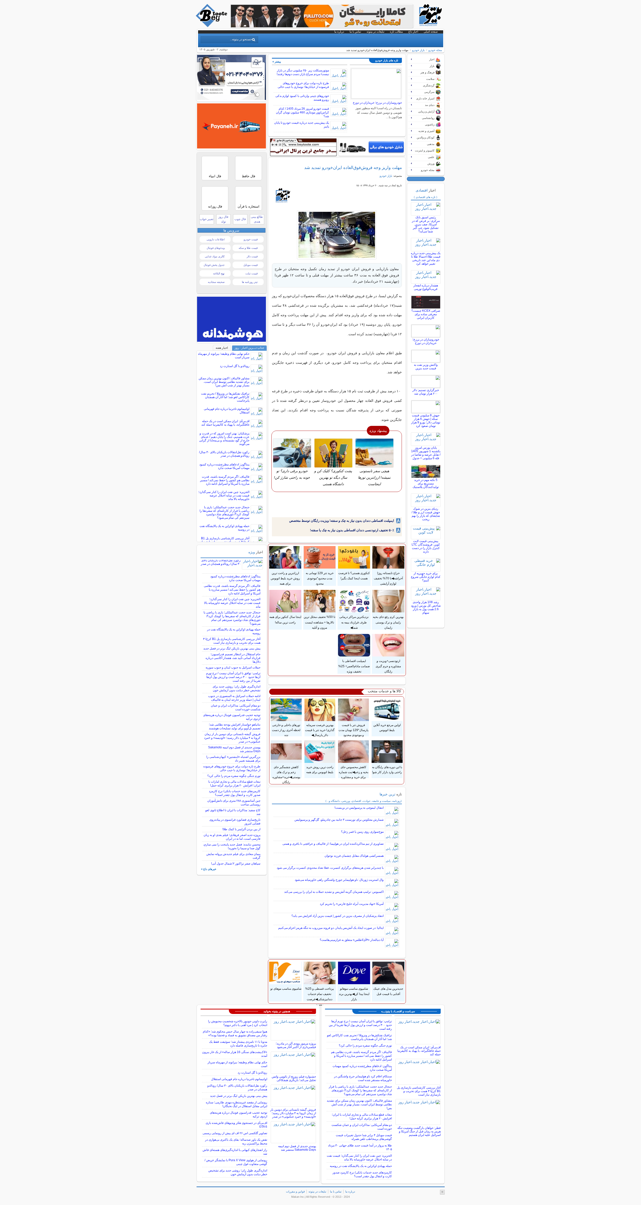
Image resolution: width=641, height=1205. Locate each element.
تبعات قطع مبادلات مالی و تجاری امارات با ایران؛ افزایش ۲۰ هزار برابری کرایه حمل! (234, 783)
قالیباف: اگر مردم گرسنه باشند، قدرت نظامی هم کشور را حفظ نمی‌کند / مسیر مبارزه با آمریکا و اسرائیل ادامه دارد (224, 480)
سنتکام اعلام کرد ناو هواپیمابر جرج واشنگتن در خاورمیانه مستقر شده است (363, 1078)
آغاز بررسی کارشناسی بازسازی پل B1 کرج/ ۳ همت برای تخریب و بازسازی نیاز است (231, 640)
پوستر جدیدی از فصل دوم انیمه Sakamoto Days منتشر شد (297, 1147)
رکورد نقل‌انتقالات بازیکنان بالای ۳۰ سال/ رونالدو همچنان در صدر (224, 453)
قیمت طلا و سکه (248, 247)
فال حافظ (248, 176)
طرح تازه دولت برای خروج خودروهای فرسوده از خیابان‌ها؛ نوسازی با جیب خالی (303, 85)
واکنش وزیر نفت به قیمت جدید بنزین (426, 366)
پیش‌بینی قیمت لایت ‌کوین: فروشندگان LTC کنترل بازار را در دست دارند (426, 546)
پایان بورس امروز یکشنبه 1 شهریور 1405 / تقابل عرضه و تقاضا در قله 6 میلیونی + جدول (425, 453)
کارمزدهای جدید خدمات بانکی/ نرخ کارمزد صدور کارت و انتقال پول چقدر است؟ (234, 793)
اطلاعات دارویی (216, 239)
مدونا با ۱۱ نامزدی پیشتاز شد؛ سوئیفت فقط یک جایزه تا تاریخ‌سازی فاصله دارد (238, 1043)
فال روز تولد (223, 219)
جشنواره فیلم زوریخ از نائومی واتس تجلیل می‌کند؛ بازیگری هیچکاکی (294, 1078)
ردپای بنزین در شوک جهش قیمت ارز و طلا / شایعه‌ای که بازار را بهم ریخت (426, 514)
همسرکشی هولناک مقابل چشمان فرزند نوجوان (354, 855)
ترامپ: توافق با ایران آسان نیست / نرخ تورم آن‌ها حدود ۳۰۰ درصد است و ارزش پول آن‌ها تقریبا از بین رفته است (233, 676)
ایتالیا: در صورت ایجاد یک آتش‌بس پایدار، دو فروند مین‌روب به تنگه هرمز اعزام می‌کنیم (331, 928)
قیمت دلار (252, 256)
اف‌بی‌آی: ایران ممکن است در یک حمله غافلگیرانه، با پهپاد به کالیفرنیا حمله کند (225, 422)
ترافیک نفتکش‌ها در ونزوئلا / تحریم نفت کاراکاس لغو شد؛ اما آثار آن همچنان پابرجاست (225, 397)
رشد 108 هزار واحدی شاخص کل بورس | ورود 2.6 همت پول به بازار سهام (426, 607)
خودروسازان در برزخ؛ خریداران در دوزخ (377, 102)
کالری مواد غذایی (215, 256)
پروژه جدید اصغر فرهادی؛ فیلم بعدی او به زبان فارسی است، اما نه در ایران (232, 836)
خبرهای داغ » (208, 869)
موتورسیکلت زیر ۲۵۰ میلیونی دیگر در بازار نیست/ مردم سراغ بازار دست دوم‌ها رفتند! (303, 72)
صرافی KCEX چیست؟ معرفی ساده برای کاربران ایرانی (425, 314)
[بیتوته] (212, 26)
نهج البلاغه (219, 273)
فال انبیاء (215, 176)
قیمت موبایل (250, 264)
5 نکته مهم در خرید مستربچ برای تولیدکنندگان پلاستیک (426, 483)
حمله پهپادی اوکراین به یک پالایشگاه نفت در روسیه (361, 1166)
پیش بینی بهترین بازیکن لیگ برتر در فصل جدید (231, 648)
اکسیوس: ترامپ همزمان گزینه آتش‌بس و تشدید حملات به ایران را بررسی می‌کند (334, 892)
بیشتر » (276, 61)
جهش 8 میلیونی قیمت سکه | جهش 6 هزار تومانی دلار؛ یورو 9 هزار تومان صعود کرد (425, 421)
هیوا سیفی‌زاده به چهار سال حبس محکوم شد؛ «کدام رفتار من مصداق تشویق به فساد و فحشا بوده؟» (235, 1033)
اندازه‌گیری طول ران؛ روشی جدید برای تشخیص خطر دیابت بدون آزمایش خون (236, 688)
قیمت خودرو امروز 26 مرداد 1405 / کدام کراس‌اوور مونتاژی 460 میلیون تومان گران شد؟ (302, 112)
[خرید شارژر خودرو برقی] (372, 147)
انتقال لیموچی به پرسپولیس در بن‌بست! (359, 807)
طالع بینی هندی (257, 219)
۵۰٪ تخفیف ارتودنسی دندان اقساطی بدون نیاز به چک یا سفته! (352, 530)
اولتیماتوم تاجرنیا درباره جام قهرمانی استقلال (239, 1079)
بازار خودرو (418, 50)
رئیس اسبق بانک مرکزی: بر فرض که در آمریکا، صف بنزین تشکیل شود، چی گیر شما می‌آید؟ (426, 224)
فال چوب (240, 219)
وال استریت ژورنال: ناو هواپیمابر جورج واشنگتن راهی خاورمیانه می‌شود (339, 880)
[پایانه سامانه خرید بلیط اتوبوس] (231, 147)
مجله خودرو (435, 50)
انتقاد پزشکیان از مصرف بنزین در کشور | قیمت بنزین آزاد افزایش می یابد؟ (337, 916)
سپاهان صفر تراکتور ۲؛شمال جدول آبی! (235, 863)
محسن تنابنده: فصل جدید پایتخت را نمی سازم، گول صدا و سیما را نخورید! (231, 846)
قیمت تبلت (251, 273)
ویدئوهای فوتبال (216, 247)
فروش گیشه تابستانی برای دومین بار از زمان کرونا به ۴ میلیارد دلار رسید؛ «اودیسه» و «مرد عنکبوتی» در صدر (232, 737)
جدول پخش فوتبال (214, 264)
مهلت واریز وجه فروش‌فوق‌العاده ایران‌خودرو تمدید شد (353, 167)
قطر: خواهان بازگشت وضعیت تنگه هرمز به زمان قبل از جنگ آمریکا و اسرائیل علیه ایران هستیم (419, 1131)
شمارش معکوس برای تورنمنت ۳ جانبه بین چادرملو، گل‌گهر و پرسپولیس (339, 819)
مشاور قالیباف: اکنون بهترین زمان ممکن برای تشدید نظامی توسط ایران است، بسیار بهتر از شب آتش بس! (224, 382)
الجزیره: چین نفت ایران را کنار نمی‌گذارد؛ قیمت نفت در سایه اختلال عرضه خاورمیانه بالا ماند (223, 495)
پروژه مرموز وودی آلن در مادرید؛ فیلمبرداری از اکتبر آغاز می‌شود (296, 1045)
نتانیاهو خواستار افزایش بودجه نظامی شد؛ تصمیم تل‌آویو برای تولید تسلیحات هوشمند (234, 726)
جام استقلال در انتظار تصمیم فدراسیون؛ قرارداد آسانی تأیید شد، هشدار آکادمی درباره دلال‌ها (233, 657)
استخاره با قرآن (248, 206)
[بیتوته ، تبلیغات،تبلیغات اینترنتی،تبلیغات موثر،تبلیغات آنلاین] (303, 147)
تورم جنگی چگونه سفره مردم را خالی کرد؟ (233, 776)
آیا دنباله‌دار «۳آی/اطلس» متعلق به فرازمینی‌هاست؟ (352, 940)
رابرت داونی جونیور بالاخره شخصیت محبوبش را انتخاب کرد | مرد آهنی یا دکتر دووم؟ (237, 1023)
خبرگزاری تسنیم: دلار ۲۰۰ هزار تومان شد (425, 391)
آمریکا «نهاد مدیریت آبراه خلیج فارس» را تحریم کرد (352, 904)
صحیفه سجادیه (216, 281)
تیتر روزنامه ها (250, 281)
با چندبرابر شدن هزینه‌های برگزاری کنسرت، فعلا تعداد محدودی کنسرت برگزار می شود (330, 868)
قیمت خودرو (251, 239)
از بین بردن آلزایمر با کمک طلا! (241, 829)
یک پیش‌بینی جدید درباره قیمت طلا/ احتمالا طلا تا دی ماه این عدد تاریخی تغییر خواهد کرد (425, 258)
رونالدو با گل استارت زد (234, 366)
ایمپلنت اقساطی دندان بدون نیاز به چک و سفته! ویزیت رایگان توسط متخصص (341, 521)
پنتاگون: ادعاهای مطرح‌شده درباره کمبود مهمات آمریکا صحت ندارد (224, 466)
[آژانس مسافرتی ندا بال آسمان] (231, 99)
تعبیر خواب (206, 219)
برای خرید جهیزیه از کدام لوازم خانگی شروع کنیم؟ (425, 577)
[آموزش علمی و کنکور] (322, 26)
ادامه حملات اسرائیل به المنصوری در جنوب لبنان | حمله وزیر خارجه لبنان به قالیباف (234, 698)
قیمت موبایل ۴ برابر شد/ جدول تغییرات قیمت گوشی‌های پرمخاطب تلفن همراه (364, 1137)
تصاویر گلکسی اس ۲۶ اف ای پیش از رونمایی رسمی (235, 1133)
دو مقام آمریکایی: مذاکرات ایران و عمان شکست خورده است (235, 707)
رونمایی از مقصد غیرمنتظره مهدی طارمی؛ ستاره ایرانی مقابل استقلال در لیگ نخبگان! (236, 1104)
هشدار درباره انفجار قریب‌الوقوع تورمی (425, 287)
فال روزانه (215, 206)
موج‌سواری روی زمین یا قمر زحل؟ (362, 831)
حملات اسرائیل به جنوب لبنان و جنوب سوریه (233, 667)
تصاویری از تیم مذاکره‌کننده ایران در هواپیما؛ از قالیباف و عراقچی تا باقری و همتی (333, 843)
